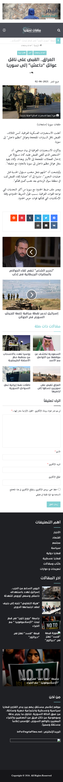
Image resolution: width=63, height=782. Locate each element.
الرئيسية (37, 45)
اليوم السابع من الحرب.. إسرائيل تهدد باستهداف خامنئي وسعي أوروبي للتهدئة (21, 592)
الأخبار (57, 532)
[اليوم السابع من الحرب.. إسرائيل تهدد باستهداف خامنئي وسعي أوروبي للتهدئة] (51, 592)
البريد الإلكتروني (53, 464)
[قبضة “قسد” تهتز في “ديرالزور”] (51, 637)
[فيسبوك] (54, 218)
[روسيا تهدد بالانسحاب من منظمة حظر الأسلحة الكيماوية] (16, 343)
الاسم (57, 452)
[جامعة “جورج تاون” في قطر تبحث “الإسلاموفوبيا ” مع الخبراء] (51, 622)
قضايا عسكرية (51, 558)
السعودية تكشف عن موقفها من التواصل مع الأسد (47, 357)
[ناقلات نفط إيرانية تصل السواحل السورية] (16, 374)
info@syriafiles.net (29, 732)
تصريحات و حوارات (50, 569)
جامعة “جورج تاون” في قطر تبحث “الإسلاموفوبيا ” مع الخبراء (23, 622)
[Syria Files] (32, 30)
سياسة (55, 548)
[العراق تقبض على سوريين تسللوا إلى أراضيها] (47, 374)
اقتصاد (56, 537)
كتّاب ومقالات (51, 564)
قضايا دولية (22, 53)
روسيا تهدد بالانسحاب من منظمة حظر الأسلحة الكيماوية (16, 357)
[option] (31, 667)
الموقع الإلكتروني (54, 477)
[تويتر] (46, 218)
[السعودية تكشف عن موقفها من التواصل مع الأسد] (47, 343)
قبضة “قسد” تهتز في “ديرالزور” (36, 41)
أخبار (30, 53)
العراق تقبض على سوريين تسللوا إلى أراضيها (48, 388)
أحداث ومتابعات (26, 45)
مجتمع (56, 543)
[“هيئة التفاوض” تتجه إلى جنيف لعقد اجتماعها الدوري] (51, 607)
